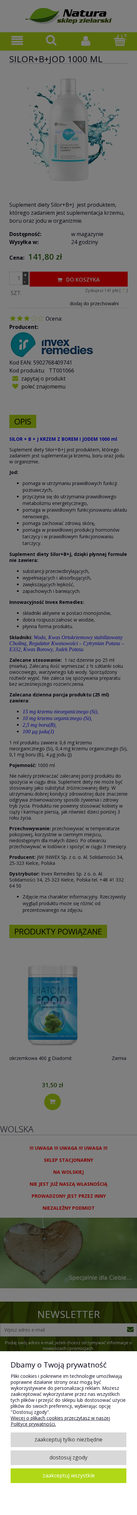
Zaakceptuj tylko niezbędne (68, 1439)
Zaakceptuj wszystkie (69, 1475)
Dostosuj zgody (68, 1457)
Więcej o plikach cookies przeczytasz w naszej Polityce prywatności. (60, 1421)
